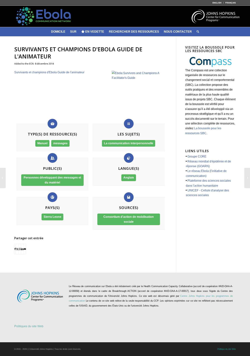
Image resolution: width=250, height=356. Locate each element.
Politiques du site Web (28, 326)
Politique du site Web (226, 349)
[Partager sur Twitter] (17, 249)
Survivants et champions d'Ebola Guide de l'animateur (49, 72)
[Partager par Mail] (25, 249)
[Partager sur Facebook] (15, 249)
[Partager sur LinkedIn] (22, 249)
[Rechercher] (197, 31)
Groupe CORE (196, 156)
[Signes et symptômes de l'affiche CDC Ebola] (247, 178)
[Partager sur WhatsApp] (20, 249)
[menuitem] (217, 3)
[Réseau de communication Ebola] (125, 16)
